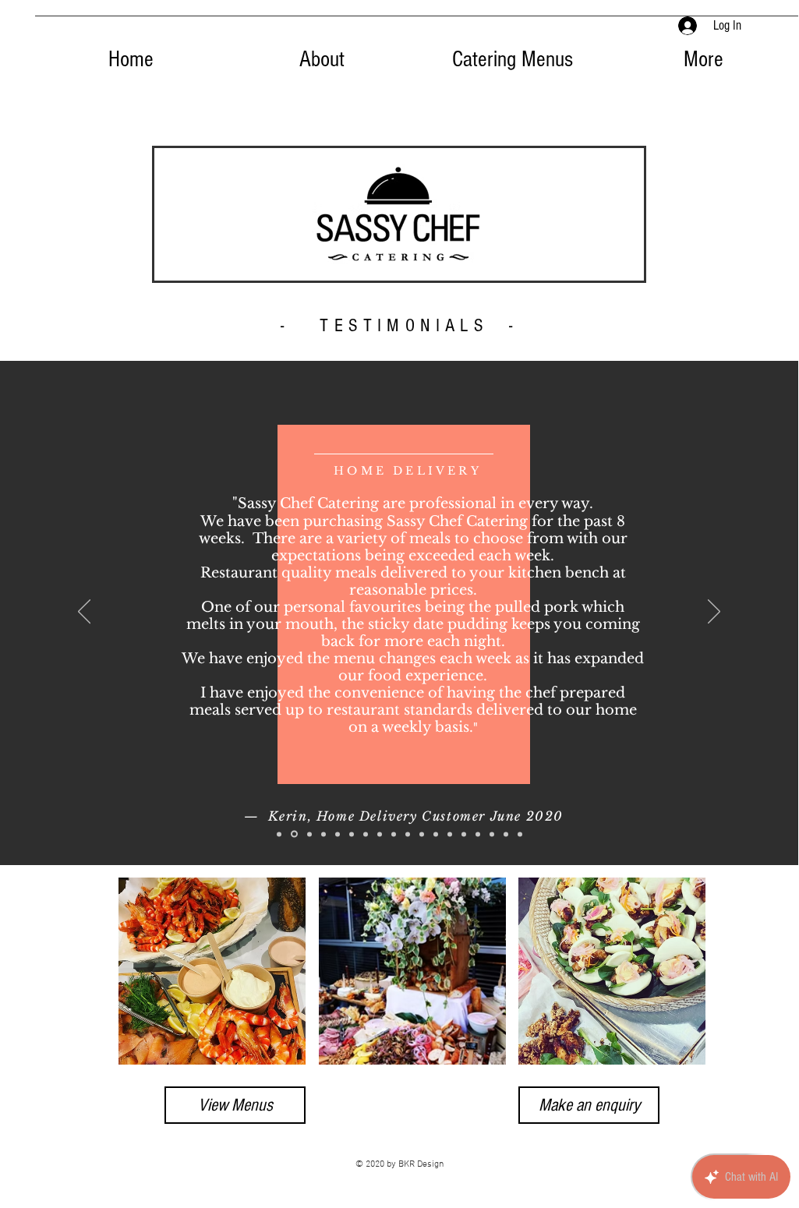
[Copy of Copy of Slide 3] (337, 834)
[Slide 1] (279, 834)
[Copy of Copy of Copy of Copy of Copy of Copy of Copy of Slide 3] (407, 834)
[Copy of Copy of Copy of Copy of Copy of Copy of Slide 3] (393, 834)
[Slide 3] (309, 834)
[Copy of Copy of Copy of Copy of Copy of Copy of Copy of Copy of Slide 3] (421, 834)
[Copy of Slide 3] (323, 834)
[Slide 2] (294, 834)
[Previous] (84, 612)
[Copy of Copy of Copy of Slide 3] (351, 834)
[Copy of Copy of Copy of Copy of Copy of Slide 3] (379, 834)
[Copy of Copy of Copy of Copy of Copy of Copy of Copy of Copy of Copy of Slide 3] (435, 834)
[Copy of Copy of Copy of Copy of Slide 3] (365, 834)
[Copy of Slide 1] (506, 834)
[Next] (714, 612)
